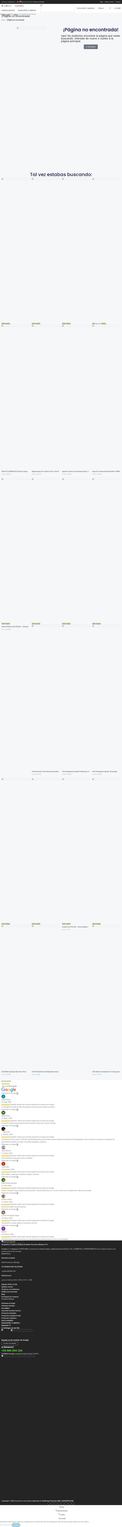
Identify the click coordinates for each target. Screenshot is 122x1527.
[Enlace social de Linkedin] (95, 2)
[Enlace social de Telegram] (97, 2)
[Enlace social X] (90, 2)
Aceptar (16, 1525)
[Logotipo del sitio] (57, 8)
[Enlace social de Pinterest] (92, 2)
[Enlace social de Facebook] (88, 2)
